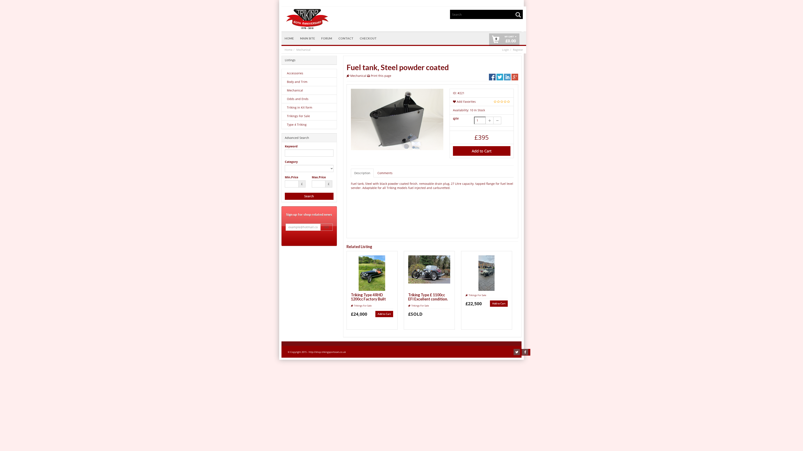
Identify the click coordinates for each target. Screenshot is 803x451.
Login (505, 50)
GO (326, 227)
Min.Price (291, 177)
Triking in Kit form (299, 107)
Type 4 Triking (297, 125)
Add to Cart (481, 150)
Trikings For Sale (298, 116)
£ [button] (510, 39)
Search (309, 196)
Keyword (291, 146)
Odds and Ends (297, 99)
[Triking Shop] (343, 19)
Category (291, 162)
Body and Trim (297, 82)
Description (362, 173)
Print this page (381, 76)
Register (518, 50)
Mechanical (303, 50)
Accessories (295, 73)
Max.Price (319, 177)
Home (288, 50)
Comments (385, 173)
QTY (456, 119)
